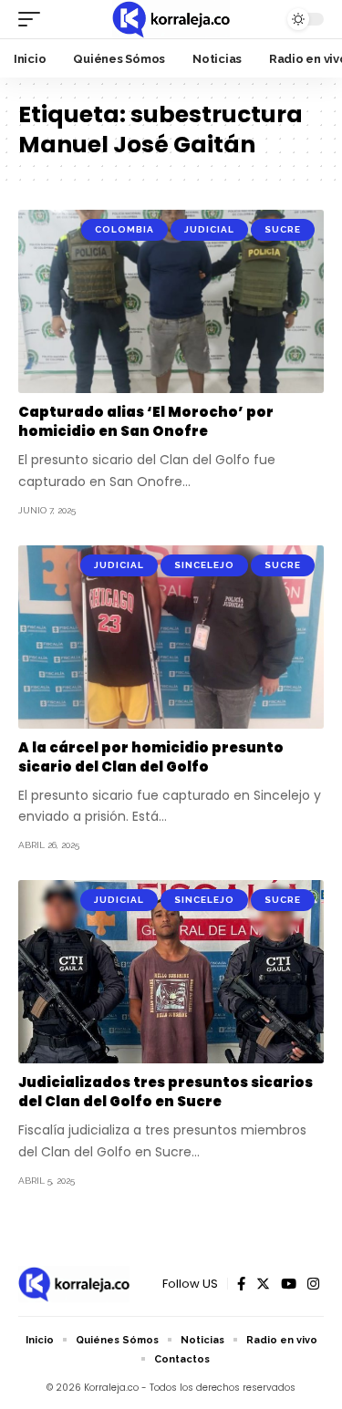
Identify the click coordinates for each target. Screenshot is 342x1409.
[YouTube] (288, 1284)
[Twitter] (263, 1284)
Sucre (282, 229)
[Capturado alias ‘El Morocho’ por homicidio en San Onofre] (171, 301)
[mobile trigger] (33, 19)
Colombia (124, 229)
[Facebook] (241, 1284)
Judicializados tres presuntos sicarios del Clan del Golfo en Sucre (165, 1091)
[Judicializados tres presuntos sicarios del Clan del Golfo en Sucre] (171, 971)
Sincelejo (204, 565)
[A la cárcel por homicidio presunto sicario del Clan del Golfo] (171, 637)
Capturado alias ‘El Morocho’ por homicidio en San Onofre (146, 421)
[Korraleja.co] (170, 19)
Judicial (209, 229)
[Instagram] (313, 1284)
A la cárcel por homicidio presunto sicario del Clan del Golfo (151, 757)
